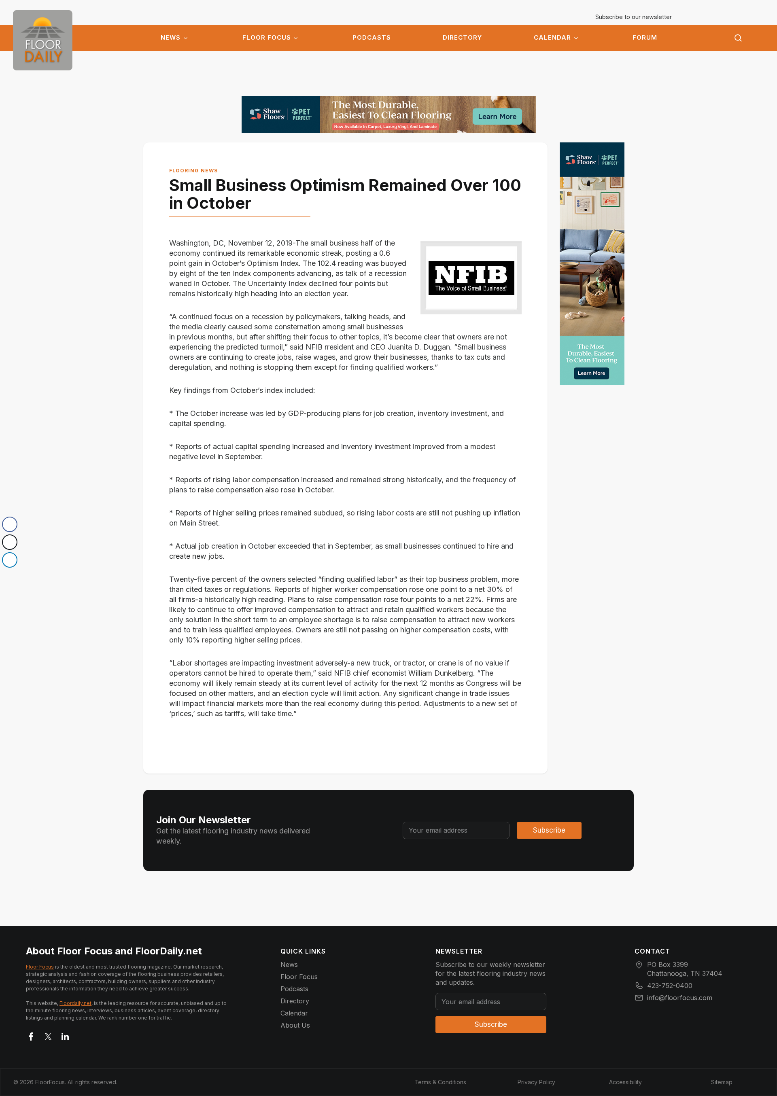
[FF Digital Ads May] (389, 114)
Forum (645, 37)
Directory (462, 37)
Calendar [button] (552, 37)
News (170, 37)
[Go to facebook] (31, 1035)
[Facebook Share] (9, 524)
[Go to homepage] (42, 40)
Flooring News (193, 170)
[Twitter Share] (9, 542)
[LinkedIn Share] (9, 560)
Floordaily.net (75, 1003)
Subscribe (549, 830)
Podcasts (371, 37)
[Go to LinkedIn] (65, 1035)
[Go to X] (48, 1035)
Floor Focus (266, 37)
